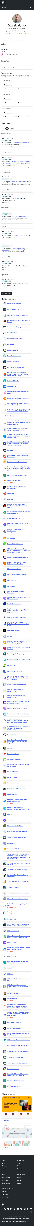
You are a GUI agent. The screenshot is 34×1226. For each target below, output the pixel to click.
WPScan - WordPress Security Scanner (18, 1040)
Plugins (19, 1166)
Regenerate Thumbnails (14, 759)
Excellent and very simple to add (20, 142)
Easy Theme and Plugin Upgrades (17, 475)
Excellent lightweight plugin (19, 181)
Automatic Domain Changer (15, 338)
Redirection (10, 748)
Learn (3, 1174)
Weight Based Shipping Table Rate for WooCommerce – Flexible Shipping (18, 924)
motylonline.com (10, 33)
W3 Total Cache (11, 919)
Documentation (6, 1177)
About (3, 1160)
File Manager (11, 538)
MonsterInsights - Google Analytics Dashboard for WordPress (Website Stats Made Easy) (17, 678)
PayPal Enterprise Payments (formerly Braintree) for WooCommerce (18, 702)
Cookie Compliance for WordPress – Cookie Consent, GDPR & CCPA (17, 429)
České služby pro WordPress (15, 1080)
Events (19, 1177)
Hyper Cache (11, 586)
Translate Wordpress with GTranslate (18, 893)
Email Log (10, 499)
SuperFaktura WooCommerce (15, 849)
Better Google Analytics (14, 356)
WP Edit (9, 968)
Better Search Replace (13, 361)
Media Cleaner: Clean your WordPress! (18, 659)
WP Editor (10, 974)
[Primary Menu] (30, 7)
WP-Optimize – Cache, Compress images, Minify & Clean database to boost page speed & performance (17, 1006)
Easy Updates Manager (14, 480)
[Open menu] (31, 2)
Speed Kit (10, 820)
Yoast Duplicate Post (13, 1069)
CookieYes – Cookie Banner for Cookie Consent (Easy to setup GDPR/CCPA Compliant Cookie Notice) (18, 443)
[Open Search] (26, 2)
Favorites (6, 293)
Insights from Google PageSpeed (16, 617)
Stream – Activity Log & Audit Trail (16, 837)
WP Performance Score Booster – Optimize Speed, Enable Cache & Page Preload (18, 986)
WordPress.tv (6, 1183)
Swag (19, 1183)
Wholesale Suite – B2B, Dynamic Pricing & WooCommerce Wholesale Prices (18, 936)
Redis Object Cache (13, 754)
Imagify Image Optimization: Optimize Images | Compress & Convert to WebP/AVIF (18, 610)
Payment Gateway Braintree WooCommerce (15, 690)
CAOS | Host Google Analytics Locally (18, 398)
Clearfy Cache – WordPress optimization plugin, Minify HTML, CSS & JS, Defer (18, 410)
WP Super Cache (12, 998)
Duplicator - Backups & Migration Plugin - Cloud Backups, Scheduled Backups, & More (18, 468)
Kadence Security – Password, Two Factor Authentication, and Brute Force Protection (18, 624)
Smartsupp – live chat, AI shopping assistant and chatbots (17, 800)
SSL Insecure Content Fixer (15, 825)
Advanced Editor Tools (13, 309)
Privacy (4, 1169)
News (3, 1163)
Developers (5, 1180)
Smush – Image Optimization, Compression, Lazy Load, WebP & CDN (18, 808)
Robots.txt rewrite (12, 771)
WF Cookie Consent (13, 931)
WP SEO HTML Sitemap (13, 993)
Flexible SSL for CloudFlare (15, 544)
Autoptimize (10, 344)
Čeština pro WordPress (14, 1086)
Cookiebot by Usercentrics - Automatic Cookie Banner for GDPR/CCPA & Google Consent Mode (18, 436)
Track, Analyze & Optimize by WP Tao (17, 881)
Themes (19, 1163)
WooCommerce (11, 942)
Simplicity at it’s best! (17, 235)
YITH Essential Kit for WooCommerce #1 (18, 1051)
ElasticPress (10, 493)
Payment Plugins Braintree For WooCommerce (16, 696)
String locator (11, 843)
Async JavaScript (12, 332)
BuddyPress (6, 1197)
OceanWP (6, 1120)
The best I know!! (16, 283)
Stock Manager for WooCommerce (17, 831)
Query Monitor (11, 734)
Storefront (6, 1147)
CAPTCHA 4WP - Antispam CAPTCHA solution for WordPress (17, 404)
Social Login (10, 814)
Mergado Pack (11, 665)
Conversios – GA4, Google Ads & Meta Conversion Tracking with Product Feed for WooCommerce (18, 422)
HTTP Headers (11, 580)
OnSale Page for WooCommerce (16, 684)
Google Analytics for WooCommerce (17, 557)
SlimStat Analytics (12, 794)
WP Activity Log (11, 956)
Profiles (4, 7)
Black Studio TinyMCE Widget (15, 367)
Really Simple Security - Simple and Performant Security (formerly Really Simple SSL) (17, 741)
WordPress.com (7, 1188)
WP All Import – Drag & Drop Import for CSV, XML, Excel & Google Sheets (18, 962)
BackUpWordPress (12, 350)
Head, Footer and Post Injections (16, 574)
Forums (12, 128)
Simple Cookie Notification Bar (16, 788)
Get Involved (21, 1174)
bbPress (5, 1194)
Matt (4, 1191)
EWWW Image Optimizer (14, 518)
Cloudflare (10, 416)
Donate (20, 1180)
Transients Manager (13, 887)
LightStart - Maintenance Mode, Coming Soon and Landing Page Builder (18, 642)
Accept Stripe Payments (14, 303)
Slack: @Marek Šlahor (23, 33)
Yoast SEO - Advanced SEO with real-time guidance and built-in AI (17, 1074)
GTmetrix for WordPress (14, 569)
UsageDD (10, 912)
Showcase (20, 1160)
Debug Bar (10, 450)
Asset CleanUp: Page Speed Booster (17, 327)
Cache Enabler (11, 386)
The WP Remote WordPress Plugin (17, 869)
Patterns (20, 1169)
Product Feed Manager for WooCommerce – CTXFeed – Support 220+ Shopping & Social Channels (17, 720)
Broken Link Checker (13, 380)
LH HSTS (9, 636)
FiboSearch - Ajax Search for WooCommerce (15, 530)
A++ (13, 265)
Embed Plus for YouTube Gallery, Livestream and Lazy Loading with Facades (17, 505)
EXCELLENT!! (15, 198)
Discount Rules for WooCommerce (17, 462)
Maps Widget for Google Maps (16, 654)
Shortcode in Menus (13, 783)
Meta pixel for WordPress (14, 671)
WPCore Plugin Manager (14, 1022)
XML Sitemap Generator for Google (17, 1045)
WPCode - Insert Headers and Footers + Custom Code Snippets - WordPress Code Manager (18, 1013)
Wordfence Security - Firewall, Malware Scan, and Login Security (18, 948)
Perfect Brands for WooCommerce (17, 708)
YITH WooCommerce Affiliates (16, 1057)
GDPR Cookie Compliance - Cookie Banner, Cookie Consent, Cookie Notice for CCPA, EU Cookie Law (18, 550)
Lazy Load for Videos (13, 630)
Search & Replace (12, 777)
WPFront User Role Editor (14, 1028)
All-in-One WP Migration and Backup (17, 315)
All (7, 128)
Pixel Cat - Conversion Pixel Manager (18, 714)
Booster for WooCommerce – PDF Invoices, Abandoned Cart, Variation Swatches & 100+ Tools (17, 374)
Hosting (4, 1166)
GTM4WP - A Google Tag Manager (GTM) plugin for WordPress (17, 563)
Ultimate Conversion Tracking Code (17, 899)
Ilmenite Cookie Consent (14, 604)
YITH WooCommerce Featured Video (17, 1063)
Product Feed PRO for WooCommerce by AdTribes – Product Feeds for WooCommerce (18, 728)
